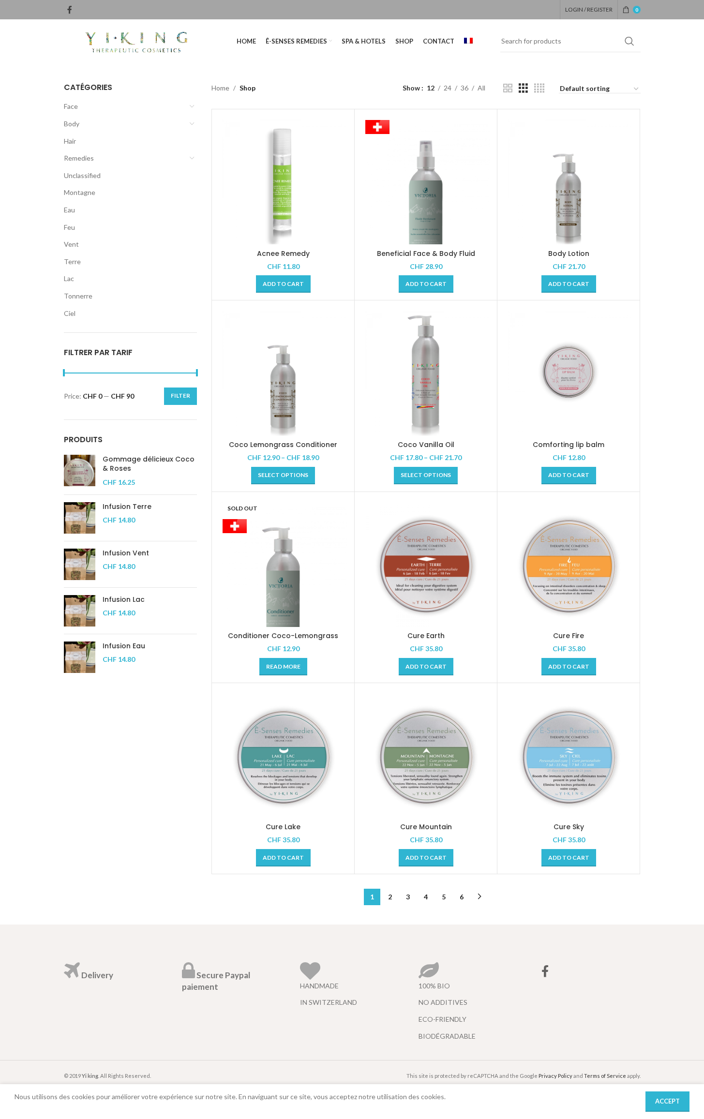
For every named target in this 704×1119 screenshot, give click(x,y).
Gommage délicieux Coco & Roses (149, 464)
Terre (72, 261)
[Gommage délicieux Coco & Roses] (79, 471)
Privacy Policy (555, 1076)
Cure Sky (569, 827)
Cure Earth (426, 636)
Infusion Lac (124, 599)
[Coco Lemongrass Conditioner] (283, 371)
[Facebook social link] (69, 9)
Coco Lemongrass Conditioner (283, 444)
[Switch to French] (468, 41)
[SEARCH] (629, 41)
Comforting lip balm (568, 444)
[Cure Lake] (283, 754)
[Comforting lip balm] (568, 371)
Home (220, 88)
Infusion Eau (124, 646)
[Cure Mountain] (426, 754)
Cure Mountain (426, 827)
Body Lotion (568, 253)
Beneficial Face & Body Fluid (426, 253)
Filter (180, 395)
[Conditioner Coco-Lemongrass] (283, 563)
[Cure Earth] (426, 563)
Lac (69, 278)
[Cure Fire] (568, 563)
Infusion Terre (127, 506)
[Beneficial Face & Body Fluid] (426, 180)
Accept (667, 1101)
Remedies (79, 158)
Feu (69, 227)
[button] (283, 284)
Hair (70, 141)
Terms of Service (605, 1076)
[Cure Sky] (568, 754)
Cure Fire (568, 636)
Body (71, 123)
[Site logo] (136, 40)
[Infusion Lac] (79, 611)
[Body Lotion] (568, 180)
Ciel (69, 313)
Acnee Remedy (283, 253)
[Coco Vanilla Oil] (426, 371)
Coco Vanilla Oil (426, 444)
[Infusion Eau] (79, 657)
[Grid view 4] (539, 88)
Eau (69, 210)
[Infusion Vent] (79, 564)
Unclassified (82, 175)
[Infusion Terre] (79, 518)
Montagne (79, 192)
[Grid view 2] (507, 88)
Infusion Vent (126, 553)
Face (71, 106)
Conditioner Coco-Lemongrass (283, 636)
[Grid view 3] (523, 88)
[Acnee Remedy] (283, 180)
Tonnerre (78, 296)
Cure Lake (283, 827)
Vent (71, 244)
